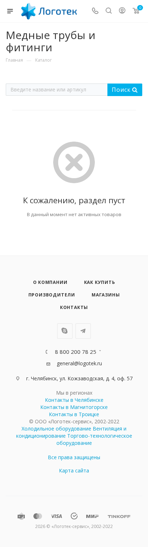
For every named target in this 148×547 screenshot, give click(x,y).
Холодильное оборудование (56, 428)
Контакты (74, 307)
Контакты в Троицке (74, 414)
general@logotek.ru (79, 363)
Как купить (99, 282)
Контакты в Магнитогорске (74, 407)
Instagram (65, 331)
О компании (50, 282)
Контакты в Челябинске (74, 399)
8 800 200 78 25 (75, 352)
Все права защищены (74, 457)
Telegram (83, 331)
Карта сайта (74, 470)
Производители (51, 295)
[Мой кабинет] (122, 11)
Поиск (122, 90)
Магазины (106, 295)
